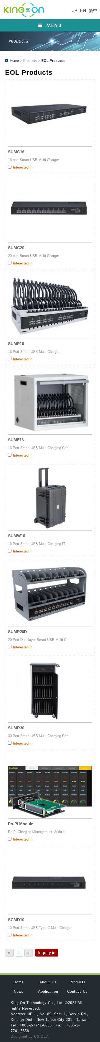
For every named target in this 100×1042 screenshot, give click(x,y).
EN (83, 10)
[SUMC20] (50, 210)
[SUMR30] (50, 690)
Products (78, 982)
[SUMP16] (50, 306)
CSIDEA (41, 1036)
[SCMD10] (50, 882)
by (31, 1036)
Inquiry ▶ (46, 952)
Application (48, 991)
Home (14, 61)
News (18, 991)
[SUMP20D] (50, 594)
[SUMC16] (50, 114)
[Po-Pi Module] (50, 786)
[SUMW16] (50, 498)
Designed (20, 1036)
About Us (48, 982)
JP (74, 10)
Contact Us (77, 991)
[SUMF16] (50, 402)
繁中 (93, 10)
